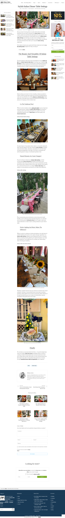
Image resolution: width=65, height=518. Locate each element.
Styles (39, 2)
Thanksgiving (53, 502)
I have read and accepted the (23, 450)
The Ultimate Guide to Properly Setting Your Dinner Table (24, 405)
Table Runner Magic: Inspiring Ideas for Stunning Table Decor (24, 420)
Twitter (6, 500)
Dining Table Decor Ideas (22, 500)
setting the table (35, 108)
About (22, 2)
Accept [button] (39, 517)
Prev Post (26, 387)
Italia (29, 365)
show (24, 49)
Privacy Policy (38, 515)
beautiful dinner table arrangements (29, 359)
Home (6, 488)
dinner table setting (35, 160)
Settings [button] (32, 517)
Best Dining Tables (27, 2)
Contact (62, 2)
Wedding (52, 496)
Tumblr (1, 503)
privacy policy (61, 49)
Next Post (39, 387)
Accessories (50, 2)
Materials (44, 2)
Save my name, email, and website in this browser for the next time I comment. (33, 446)
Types (34, 2)
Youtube (11, 502)
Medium (2, 502)
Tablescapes (57, 2)
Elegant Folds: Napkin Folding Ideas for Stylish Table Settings (41, 420)
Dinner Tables (7, 2)
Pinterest (6, 502)
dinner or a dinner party (38, 97)
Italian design (34, 365)
